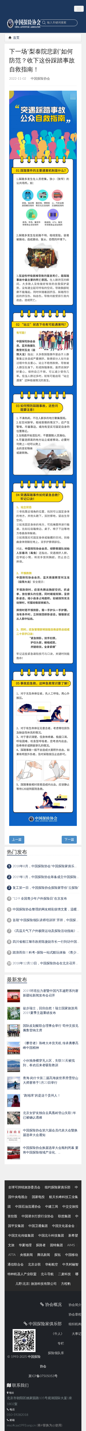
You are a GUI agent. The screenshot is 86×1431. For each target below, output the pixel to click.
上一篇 (17, 839)
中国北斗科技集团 (51, 1235)
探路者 (41, 1245)
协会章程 (75, 1314)
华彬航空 (51, 1264)
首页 (15, 37)
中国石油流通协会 (28, 1206)
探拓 (57, 1255)
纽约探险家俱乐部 (57, 1187)
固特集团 (56, 1245)
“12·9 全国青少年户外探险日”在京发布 (40, 898)
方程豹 (66, 1283)
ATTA (12, 1255)
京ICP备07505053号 (43, 1376)
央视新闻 (26, 1255)
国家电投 (38, 1197)
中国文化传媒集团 (21, 1235)
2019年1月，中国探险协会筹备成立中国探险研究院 (49, 877)
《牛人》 (57, 1334)
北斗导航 (47, 1274)
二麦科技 (64, 1274)
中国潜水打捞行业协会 (38, 1216)
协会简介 (75, 1305)
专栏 (61, 1343)
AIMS (71, 1245)
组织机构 (75, 1324)
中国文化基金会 (63, 1226)
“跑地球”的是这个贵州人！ (42, 1095)
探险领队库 (56, 1353)
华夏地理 (25, 1245)
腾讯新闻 (43, 1255)
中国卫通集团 (38, 1226)
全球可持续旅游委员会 (24, 1187)
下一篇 (69, 839)
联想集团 (64, 1216)
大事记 (76, 1334)
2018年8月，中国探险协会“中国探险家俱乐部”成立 (49, 866)
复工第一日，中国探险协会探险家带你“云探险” (46, 887)
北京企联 (34, 1264)
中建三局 (51, 1206)
